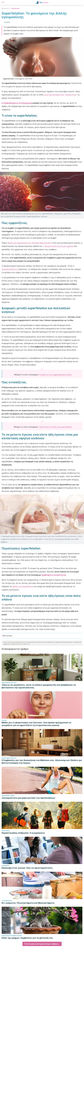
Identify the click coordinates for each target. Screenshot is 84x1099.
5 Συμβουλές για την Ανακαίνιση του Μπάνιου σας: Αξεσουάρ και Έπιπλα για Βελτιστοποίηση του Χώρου (42, 761)
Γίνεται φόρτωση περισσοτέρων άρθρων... (42, 944)
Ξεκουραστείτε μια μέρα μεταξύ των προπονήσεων (28, 798)
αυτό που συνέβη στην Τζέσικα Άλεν (60, 95)
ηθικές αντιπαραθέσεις (22, 586)
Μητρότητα (6, 8)
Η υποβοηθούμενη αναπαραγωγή (17, 103)
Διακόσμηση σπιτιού (9, 682)
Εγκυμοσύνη (15, 8)
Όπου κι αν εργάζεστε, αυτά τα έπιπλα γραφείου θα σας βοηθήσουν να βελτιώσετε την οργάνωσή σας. (39, 686)
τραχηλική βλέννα (10, 269)
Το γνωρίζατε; (7, 900)
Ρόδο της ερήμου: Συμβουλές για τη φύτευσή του (27, 938)
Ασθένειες (5, 865)
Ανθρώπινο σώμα (8, 795)
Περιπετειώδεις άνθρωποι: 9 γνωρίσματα (23, 833)
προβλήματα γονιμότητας (54, 575)
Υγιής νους (6, 830)
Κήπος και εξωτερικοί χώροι (12, 935)
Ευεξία (4, 720)
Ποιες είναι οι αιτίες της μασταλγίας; (55, 427)
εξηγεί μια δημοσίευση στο (29, 243)
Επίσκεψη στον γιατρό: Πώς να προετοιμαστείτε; (27, 868)
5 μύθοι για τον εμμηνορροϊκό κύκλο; (55, 375)
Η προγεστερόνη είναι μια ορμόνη (58, 246)
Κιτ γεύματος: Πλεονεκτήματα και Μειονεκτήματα (28, 903)
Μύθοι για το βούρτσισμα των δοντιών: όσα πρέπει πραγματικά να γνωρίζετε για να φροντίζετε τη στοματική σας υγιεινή (36, 723)
